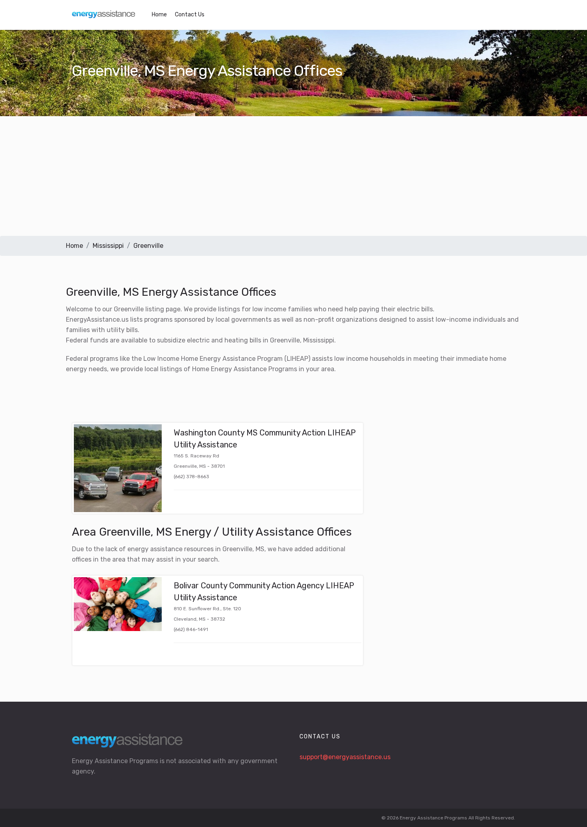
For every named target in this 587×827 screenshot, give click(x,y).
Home (159, 14)
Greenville (148, 245)
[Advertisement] (293, 176)
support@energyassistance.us (345, 757)
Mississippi (108, 245)
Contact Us (189, 14)
